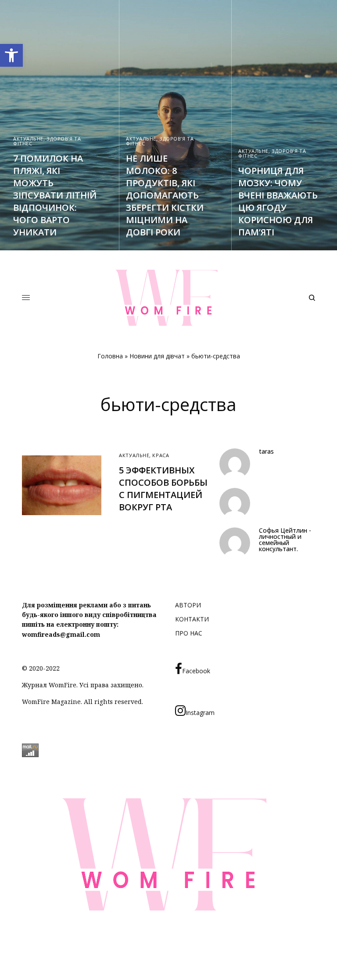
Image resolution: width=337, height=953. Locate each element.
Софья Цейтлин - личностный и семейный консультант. (285, 539)
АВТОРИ (188, 605)
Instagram (200, 712)
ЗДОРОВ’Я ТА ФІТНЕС (47, 141)
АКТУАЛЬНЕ (28, 138)
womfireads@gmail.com (61, 634)
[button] (11, 55)
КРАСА (160, 455)
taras (266, 451)
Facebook (196, 671)
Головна (110, 356)
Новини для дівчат (157, 356)
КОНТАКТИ (192, 619)
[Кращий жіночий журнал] (168, 297)
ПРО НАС (188, 633)
